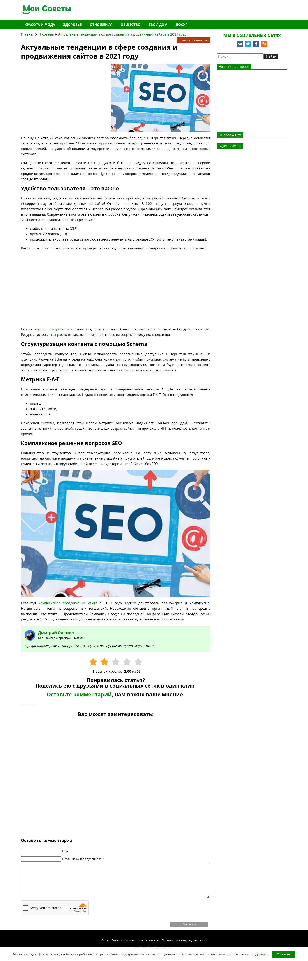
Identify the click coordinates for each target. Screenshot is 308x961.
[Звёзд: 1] (93, 661)
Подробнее (260, 954)
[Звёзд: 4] (127, 661)
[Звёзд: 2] (104, 661)
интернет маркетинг (51, 329)
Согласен (284, 954)
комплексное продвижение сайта (68, 603)
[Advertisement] (55, 92)
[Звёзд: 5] (138, 661)
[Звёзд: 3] (115, 661)
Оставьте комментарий (79, 694)
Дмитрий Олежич (56, 632)
